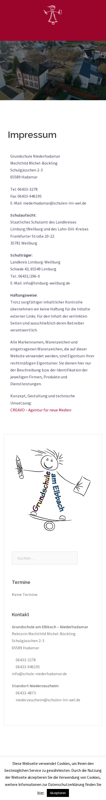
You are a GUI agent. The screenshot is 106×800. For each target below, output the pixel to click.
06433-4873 (25, 692)
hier (40, 792)
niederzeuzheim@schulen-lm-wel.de (47, 699)
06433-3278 (25, 659)
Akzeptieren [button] (58, 793)
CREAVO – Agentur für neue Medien (40, 409)
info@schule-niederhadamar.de (39, 673)
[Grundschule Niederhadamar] (53, 14)
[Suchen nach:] (44, 558)
